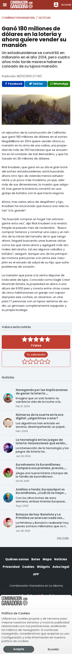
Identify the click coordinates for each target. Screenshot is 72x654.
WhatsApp (60, 84)
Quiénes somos (17, 559)
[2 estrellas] (30, 362)
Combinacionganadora (18, 18)
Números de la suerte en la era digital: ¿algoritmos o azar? (39, 416)
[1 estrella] (24, 362)
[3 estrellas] (36, 362)
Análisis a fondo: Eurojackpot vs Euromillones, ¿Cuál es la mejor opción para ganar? (40, 492)
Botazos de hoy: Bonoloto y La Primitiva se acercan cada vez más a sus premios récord (39, 517)
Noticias (45, 18)
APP (36, 574)
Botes (35, 559)
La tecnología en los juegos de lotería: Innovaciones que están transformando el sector (40, 443)
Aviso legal (60, 567)
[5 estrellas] (47, 362)
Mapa (47, 559)
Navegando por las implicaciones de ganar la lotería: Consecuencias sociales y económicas (42, 395)
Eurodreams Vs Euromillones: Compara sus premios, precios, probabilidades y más (40, 468)
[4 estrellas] (42, 362)
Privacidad (11, 567)
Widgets (43, 567)
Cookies (28, 567)
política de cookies (15, 641)
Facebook (14, 84)
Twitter (37, 84)
